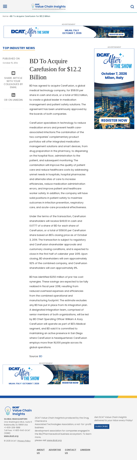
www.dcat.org (11, 436)
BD (40, 356)
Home (5, 16)
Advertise (55, 449)
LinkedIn (85, 449)
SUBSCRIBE (101, 426)
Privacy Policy (24, 440)
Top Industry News (19, 48)
